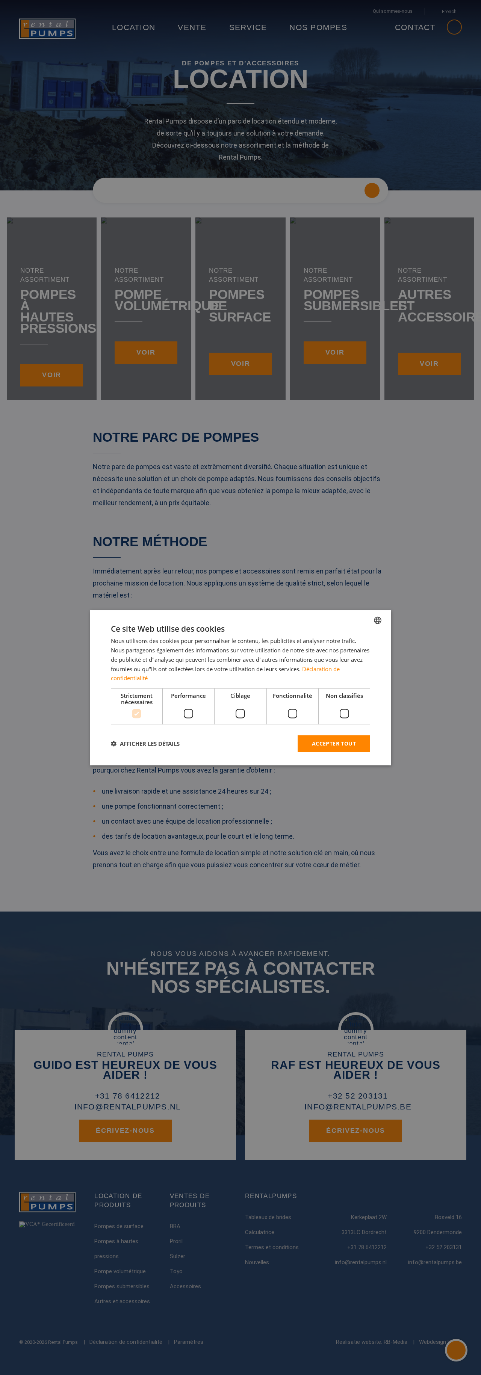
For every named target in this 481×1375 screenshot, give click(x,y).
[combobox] (377, 620)
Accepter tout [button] (334, 743)
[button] (145, 744)
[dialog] (240, 687)
